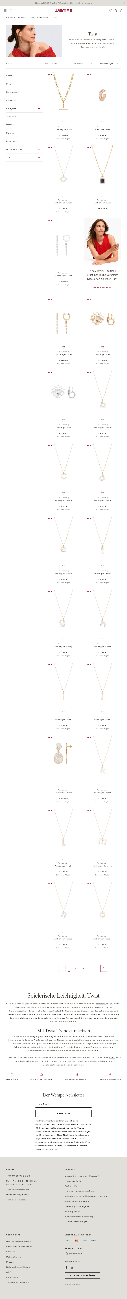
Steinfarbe (11, 141)
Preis (8, 84)
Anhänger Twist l (63, 866)
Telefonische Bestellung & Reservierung (86, 1196)
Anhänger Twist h (102, 646)
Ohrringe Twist (102, 354)
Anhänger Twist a (63, 203)
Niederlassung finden (17, 1195)
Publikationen (13, 1257)
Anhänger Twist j (102, 719)
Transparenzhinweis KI (18, 1282)
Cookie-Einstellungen (76, 1221)
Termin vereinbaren (16, 1200)
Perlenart (10, 133)
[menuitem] (5, 10)
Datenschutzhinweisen (46, 1149)
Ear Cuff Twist (102, 129)
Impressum (12, 1277)
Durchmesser (13, 92)
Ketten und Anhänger (33, 1040)
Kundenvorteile (73, 1181)
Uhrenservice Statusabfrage (80, 1191)
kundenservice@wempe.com (50, 1142)
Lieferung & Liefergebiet (77, 1206)
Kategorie (11, 108)
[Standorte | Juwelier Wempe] (116, 10)
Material (10, 125)
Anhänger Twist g (63, 646)
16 (97, 968)
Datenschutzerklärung (18, 1267)
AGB (8, 1272)
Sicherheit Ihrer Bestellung (79, 1216)
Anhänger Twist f (102, 573)
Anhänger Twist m (102, 866)
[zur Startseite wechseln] (63, 10)
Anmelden (63, 1113)
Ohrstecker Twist (63, 793)
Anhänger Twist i (63, 719)
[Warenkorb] (122, 10)
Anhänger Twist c (63, 500)
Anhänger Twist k (103, 793)
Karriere (10, 1252)
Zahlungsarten (72, 1211)
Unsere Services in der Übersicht (82, 1176)
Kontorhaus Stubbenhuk (19, 1246)
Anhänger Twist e (63, 573)
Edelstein (11, 100)
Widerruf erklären (82, 1275)
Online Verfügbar (14, 149)
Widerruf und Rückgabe (77, 1201)
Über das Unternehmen (18, 1241)
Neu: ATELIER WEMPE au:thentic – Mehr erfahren (63, 3)
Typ (8, 157)
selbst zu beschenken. (73, 1065)
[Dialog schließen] (124, 3)
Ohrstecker (24, 1007)
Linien (9, 76)
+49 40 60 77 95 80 (18, 1176)
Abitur (112, 1058)
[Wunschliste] (110, 10)
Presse (10, 1262)
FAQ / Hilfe (71, 1186)
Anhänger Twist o (102, 939)
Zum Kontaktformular (17, 1189)
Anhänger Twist (63, 129)
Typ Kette (11, 117)
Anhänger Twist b (102, 427)
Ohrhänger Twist (63, 276)
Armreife (100, 1004)
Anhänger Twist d (102, 500)
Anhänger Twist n (63, 939)
